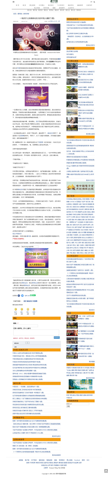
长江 (71, 207)
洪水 (77, 207)
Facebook (77, 460)
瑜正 (80, 373)
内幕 (86, 217)
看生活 (73, 10)
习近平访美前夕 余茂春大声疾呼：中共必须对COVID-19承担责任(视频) (35, 430)
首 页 (17, 5)
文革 (89, 253)
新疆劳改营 (77, 240)
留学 (79, 242)
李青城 (77, 373)
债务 (74, 225)
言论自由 (84, 240)
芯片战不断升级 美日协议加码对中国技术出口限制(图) (30, 368)
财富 (90, 227)
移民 (73, 242)
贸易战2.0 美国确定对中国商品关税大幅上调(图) (28, 379)
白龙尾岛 (89, 237)
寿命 (86, 253)
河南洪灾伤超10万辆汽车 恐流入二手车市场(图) (27, 410)
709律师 (75, 235)
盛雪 (90, 370)
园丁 (87, 370)
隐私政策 (49, 460)
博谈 (77, 395)
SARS (71, 240)
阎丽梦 (80, 212)
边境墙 (78, 214)
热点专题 (37, 8)
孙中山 (72, 248)
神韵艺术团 (39, 462)
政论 (74, 395)
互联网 (22, 135)
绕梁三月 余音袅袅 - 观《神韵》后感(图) (25, 446)
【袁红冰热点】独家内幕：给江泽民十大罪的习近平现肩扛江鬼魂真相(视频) (36, 424)
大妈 (90, 230)
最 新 (24, 5)
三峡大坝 (85, 204)
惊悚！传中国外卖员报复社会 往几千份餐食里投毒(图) (30, 421)
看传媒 (61, 462)
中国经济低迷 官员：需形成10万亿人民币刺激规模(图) (30, 356)
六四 (92, 201)
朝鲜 (87, 222)
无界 (80, 462)
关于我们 (34, 460)
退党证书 (71, 462)
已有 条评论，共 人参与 (22, 328)
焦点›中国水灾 (17, 233)
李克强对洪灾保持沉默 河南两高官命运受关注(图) (28, 404)
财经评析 (26, 14)
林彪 (90, 248)
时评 (67, 395)
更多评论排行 (56, 436)
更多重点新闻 (90, 134)
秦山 (69, 373)
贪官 (69, 219)
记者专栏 (89, 5)
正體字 (46, 468)
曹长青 (72, 375)
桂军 (93, 245)
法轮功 (84, 235)
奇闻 (78, 253)
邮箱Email (68, 404)
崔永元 (78, 217)
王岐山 (89, 212)
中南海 (82, 217)
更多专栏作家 (90, 378)
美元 (80, 225)
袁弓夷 (68, 209)
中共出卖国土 (90, 207)
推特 (83, 460)
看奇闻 (78, 10)
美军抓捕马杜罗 (71, 57)
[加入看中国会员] (36, 267)
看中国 (29, 236)
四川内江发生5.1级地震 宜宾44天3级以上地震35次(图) (86, 74)
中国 (18, 68)
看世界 (62, 10)
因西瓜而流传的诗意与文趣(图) (76, 22)
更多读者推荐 (56, 455)
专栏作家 (46, 8)
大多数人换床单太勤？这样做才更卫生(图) (79, 171)
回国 (92, 242)
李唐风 (83, 370)
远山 (69, 370)
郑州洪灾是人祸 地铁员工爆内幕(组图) (25, 407)
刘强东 (86, 230)
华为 (76, 219)
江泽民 (73, 217)
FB (84, 222)
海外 (78, 245)
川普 (83, 199)
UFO (72, 212)
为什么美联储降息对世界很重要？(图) (24, 370)
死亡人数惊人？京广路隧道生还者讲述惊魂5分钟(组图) (30, 398)
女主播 (89, 240)
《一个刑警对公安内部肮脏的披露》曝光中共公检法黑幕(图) (32, 452)
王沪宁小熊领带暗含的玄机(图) (76, 295)
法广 (75, 222)
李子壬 (88, 373)
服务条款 (42, 460)
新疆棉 (90, 204)
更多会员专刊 (90, 45)
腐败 (79, 219)
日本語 (63, 468)
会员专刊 (71, 8)
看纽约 (57, 10)
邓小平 (86, 248)
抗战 (67, 248)
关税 (74, 214)
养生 (92, 253)
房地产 (80, 227)
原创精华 (62, 8)
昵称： (15, 323)
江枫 (84, 373)
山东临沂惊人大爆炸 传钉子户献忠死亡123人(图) (28, 433)
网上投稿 (69, 460)
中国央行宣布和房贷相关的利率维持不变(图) (27, 362)
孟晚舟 (70, 214)
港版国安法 (74, 209)
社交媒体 (80, 222)
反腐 (82, 219)
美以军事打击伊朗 (72, 51)
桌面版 (21, 460)
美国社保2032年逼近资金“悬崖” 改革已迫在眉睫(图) (86, 113)
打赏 (51, 21)
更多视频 (92, 361)
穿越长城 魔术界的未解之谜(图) (76, 163)
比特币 (85, 225)
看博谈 (51, 10)
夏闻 (73, 370)
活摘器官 (75, 204)
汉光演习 (81, 209)
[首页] (54, 2)
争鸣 (71, 395)
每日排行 (51, 5)
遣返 (86, 242)
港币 (76, 227)
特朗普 (87, 199)
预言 (74, 253)
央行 (71, 225)
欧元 (69, 227)
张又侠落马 (70, 54)
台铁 (80, 204)
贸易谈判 (90, 214)
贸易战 (79, 201)
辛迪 (75, 375)
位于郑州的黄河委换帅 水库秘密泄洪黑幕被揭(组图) (29, 395)
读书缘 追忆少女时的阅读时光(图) (77, 42)
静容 (73, 373)
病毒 (67, 201)
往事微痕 (82, 207)
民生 (74, 245)
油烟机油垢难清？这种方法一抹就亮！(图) (79, 270)
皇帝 (74, 250)
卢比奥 (92, 199)
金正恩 (84, 212)
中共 (75, 212)
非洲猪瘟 (74, 232)
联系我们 (62, 460)
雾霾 (84, 232)
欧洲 (62, 465)
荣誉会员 (25, 283)
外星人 (82, 253)
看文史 (68, 10)
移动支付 (50, 133)
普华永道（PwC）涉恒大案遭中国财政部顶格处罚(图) (29, 373)
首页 (14, 14)
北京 (82, 230)
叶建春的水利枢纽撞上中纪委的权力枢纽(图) (80, 160)
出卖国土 (69, 204)
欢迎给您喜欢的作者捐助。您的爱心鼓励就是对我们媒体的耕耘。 (33, 243)
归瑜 (91, 368)
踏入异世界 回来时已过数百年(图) (77, 33)
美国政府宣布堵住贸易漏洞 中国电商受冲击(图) (27, 376)
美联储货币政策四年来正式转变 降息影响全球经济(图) (30, 365)
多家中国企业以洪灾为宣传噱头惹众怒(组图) (27, 413)
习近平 (83, 201)
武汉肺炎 (78, 199)
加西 (65, 465)
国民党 (87, 209)
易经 (82, 250)
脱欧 (67, 225)
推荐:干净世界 (30, 462)
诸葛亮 (78, 250)
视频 (54, 8)
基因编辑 (89, 232)
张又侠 (88, 201)
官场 (89, 219)
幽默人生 (87, 250)
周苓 (76, 370)
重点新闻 (32, 5)
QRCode (27, 295)
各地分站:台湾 (45, 465)
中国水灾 (69, 398)
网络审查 (89, 235)
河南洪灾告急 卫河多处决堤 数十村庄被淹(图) (27, 389)
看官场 (35, 10)
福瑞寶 (65, 462)
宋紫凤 (68, 368)
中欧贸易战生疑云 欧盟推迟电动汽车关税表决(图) (28, 359)
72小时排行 (60, 5)
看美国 (40, 10)
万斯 (82, 214)
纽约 (52, 465)
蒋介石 (76, 248)
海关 (83, 242)
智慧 (92, 250)
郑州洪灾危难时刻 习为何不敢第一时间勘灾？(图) (28, 392)
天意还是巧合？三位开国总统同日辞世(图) (79, 25)
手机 (71, 253)
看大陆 (29, 10)
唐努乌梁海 (77, 237)
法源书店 (46, 462)
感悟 (67, 253)
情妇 (73, 219)
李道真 (87, 368)
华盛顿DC (57, 465)
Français (51, 468)
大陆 (79, 232)
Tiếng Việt (57, 468)
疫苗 (74, 207)
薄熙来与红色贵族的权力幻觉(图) (76, 157)
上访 (79, 235)
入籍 (67, 245)
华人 (69, 242)
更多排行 (92, 310)
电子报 (27, 460)
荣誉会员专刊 (72, 19)
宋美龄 (81, 248)
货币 (88, 225)
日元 (73, 227)
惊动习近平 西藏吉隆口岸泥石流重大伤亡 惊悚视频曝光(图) (31, 427)
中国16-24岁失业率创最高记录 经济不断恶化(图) (28, 353)
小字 (59, 21)
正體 (91, 1)
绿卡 (71, 245)
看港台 (46, 10)
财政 (87, 227)
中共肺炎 (69, 199)
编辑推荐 (80, 5)
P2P (82, 232)
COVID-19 (73, 201)
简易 (78, 368)
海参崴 (70, 230)
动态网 (76, 462)
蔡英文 (78, 230)
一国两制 (71, 222)
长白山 (84, 237)
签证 (89, 242)
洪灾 (59, 59)
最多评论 (71, 5)
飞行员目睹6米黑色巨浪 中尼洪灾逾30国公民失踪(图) (86, 105)
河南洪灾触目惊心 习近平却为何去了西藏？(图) (27, 401)
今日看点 (41, 5)
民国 (90, 245)
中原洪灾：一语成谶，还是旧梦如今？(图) (26, 386)
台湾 (74, 230)
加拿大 (91, 222)
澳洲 (86, 245)
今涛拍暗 (74, 368)
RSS (88, 460)
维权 (71, 235)
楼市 (84, 227)
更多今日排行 (90, 180)
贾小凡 (82, 368)
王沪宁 (68, 217)
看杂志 (51, 462)
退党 (90, 209)
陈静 (79, 370)
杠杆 (77, 225)
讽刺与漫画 (83, 395)
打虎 (86, 219)
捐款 (55, 460)
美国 (85, 214)
